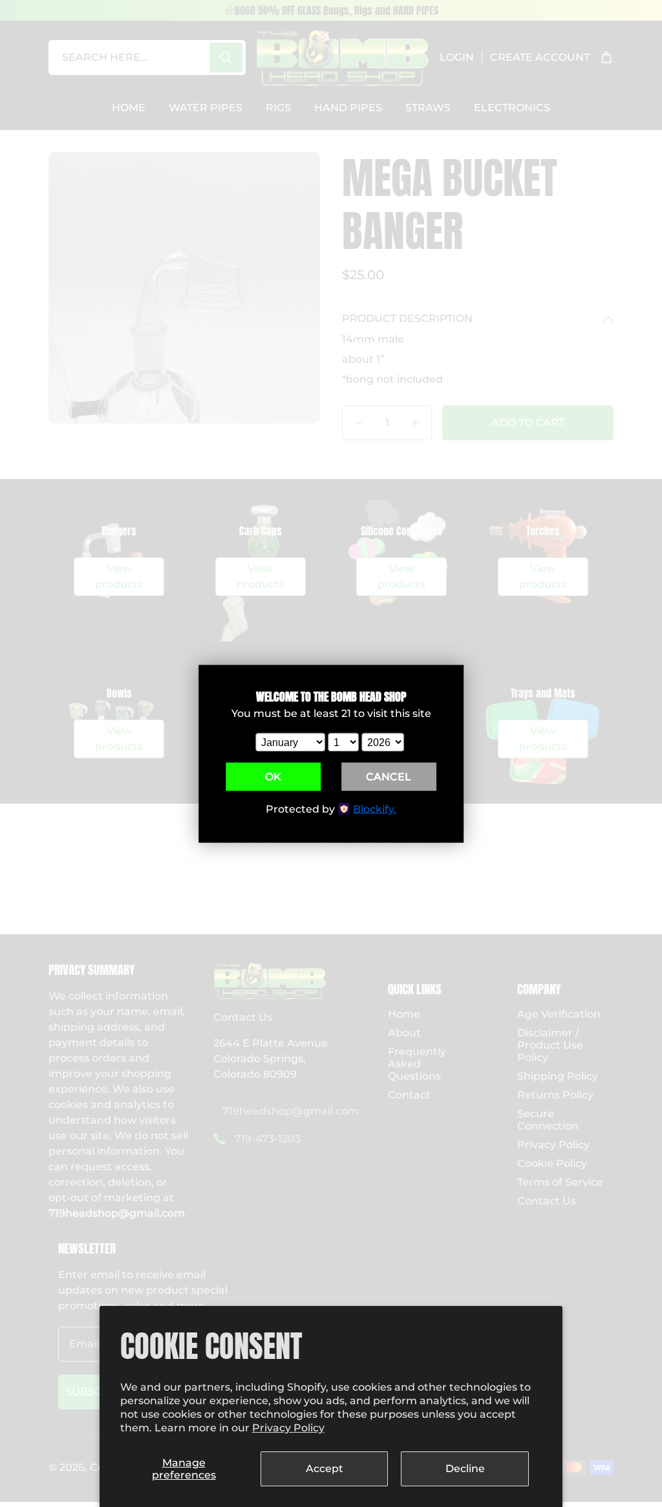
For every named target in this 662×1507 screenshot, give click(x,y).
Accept (324, 1468)
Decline (465, 1468)
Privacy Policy (288, 1428)
